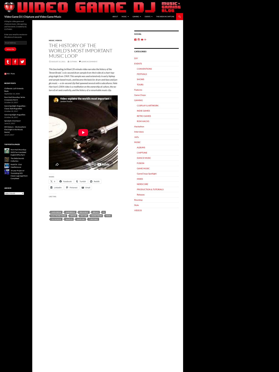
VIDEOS (58, 40)
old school (56, 219)
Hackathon (139, 126)
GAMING (136, 16)
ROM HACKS (143, 121)
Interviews (139, 131)
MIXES (140, 179)
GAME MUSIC (143, 168)
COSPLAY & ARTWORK (148, 105)
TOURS (140, 84)
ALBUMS (141, 147)
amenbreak (70, 212)
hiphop (73, 216)
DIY (136, 58)
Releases (141, 194)
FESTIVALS (142, 74)
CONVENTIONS (144, 69)
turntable (93, 219)
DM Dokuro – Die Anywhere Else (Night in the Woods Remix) (15, 129)
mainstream (96, 216)
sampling (81, 219)
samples (69, 219)
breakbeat (84, 212)
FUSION (140, 163)
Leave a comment (89, 61)
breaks (96, 212)
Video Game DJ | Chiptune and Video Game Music (32, 16)
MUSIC (124, 16)
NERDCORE (142, 184)
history (83, 216)
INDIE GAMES (143, 110)
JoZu (136, 137)
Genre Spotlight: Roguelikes (14, 115)
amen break (56, 212)
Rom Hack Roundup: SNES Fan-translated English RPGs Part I (18, 152)
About (115, 16)
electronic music (58, 216)
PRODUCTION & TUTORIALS (150, 189)
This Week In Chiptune (165, 16)
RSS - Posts (10, 74)
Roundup (138, 200)
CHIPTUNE (142, 152)
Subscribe (10, 49)
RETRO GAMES (144, 116)
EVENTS (147, 16)
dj (104, 212)
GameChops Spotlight (147, 173)
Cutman (73, 61)
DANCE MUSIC (144, 158)
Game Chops (140, 95)
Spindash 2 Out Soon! (12, 121)
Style (136, 205)
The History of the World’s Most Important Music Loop (80, 50)
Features (138, 90)
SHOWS (140, 79)
